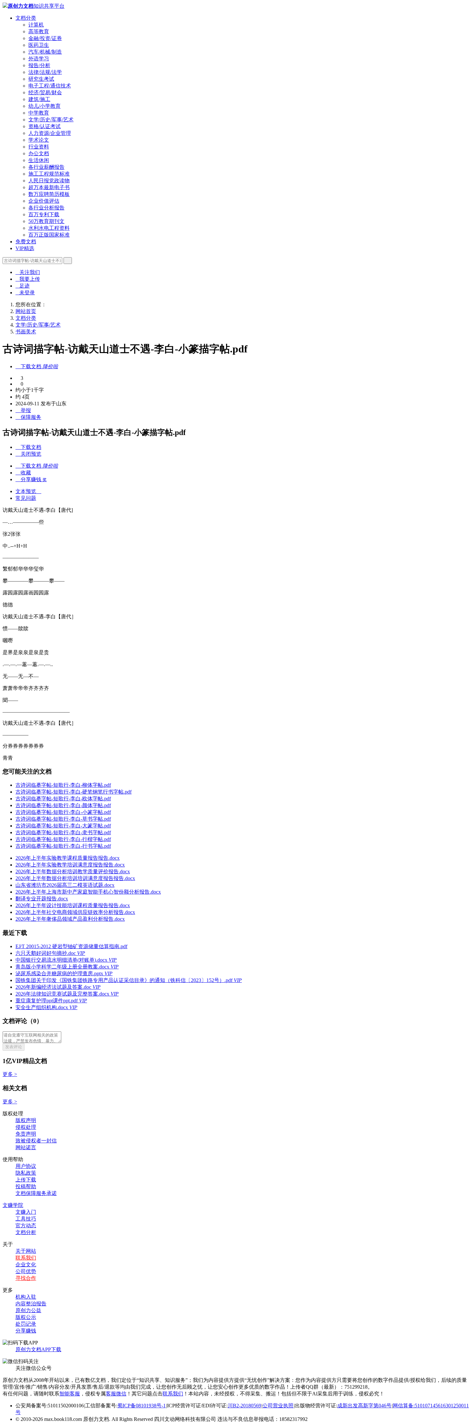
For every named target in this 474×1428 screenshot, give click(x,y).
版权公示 (25, 1317)
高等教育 (38, 31)
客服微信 (116, 1393)
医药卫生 (38, 45)
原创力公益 (28, 1310)
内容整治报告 (30, 1303)
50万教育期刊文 (46, 221)
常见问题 (25, 498)
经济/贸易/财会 (45, 92)
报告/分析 (39, 65)
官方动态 (25, 1225)
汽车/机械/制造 (45, 52)
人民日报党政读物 (49, 180)
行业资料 (38, 146)
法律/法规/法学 (45, 72)
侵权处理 (25, 1127)
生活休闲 (38, 160)
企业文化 (25, 1264)
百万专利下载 (43, 214)
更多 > (10, 1074)
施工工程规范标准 (49, 174)
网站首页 (25, 311)
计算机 (36, 24)
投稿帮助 (25, 1186)
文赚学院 (13, 1205)
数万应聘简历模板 (49, 194)
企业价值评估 (43, 201)
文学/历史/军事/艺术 (51, 119)
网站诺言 (25, 1147)
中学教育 (38, 113)
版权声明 (25, 1120)
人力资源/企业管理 (49, 133)
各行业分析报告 (46, 207)
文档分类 (25, 18)
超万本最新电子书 (49, 187)
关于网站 (25, 1251)
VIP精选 (24, 248)
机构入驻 (25, 1297)
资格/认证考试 (44, 126)
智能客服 (69, 1393)
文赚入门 (25, 1212)
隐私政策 (25, 1173)
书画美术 (25, 331)
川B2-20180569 (244, 1405)
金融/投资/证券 (45, 38)
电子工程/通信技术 (49, 85)
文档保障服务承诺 (36, 1193)
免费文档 (25, 241)
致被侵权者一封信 (36, 1140)
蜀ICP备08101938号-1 (141, 1405)
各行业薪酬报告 (46, 167)
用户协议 (25, 1166)
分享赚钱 (25, 1330)
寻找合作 (25, 1278)
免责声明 (25, 1134)
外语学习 (38, 58)
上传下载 (25, 1179)
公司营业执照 (277, 1405)
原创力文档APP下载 (38, 1349)
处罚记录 (25, 1324)
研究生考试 (41, 79)
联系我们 (25, 1258)
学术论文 (38, 140)
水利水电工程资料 (49, 228)
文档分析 (25, 1232)
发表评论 (13, 1046)
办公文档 (38, 153)
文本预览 (28, 491)
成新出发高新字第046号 (364, 1405)
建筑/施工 (39, 99)
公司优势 (25, 1271)
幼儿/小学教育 (44, 106)
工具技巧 (25, 1218)
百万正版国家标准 (49, 235)
